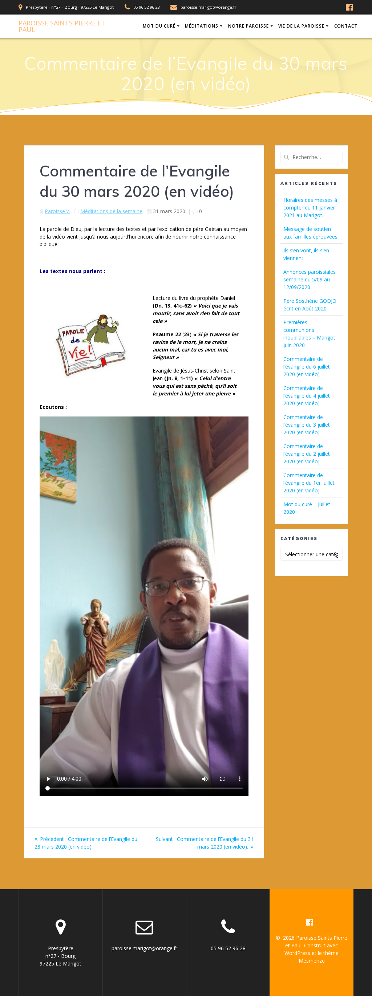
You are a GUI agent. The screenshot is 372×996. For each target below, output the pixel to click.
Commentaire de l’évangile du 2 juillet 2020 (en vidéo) (306, 454)
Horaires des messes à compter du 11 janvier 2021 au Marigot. (310, 207)
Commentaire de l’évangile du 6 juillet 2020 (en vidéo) (306, 366)
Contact (345, 26)
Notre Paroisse (248, 26)
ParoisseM (57, 211)
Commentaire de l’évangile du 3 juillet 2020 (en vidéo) (306, 425)
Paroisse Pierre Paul (62, 26)
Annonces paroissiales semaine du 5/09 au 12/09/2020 (309, 279)
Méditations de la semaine (111, 211)
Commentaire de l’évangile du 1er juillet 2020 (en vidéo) (309, 483)
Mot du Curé (159, 26)
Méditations (201, 26)
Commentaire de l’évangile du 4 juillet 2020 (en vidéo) (306, 396)
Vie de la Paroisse (301, 26)
